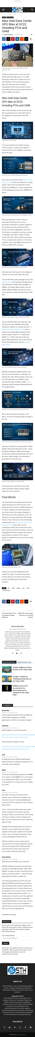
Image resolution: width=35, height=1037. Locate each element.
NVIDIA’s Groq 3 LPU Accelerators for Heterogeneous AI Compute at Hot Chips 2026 (21, 690)
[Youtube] (31, 1027)
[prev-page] (3, 699)
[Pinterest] (13, 39)
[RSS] (15, 1027)
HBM (13, 588)
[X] (8, 39)
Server (9, 14)
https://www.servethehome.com (17, 629)
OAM (28, 588)
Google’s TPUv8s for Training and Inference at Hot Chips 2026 (22, 679)
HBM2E (18, 588)
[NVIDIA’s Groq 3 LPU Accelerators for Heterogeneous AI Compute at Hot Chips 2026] (7, 688)
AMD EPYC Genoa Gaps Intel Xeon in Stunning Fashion (25, 615)
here (23, 1012)
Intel (23, 588)
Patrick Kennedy (8, 34)
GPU (9, 588)
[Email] (26, 39)
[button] (3, 9)
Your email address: (8, 935)
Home (3, 14)
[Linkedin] (17, 39)
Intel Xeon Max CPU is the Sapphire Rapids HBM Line (9, 615)
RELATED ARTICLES (9, 662)
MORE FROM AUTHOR (24, 662)
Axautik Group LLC (21, 1034)
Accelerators (16, 14)
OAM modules (6, 282)
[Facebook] (4, 39)
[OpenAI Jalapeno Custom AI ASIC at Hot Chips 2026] (7, 669)
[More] (31, 39)
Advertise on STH (17, 996)
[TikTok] (20, 1027)
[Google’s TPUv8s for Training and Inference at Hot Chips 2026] (7, 679)
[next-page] (6, 699)
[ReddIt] (22, 39)
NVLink (28, 382)
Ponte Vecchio (6, 590)
